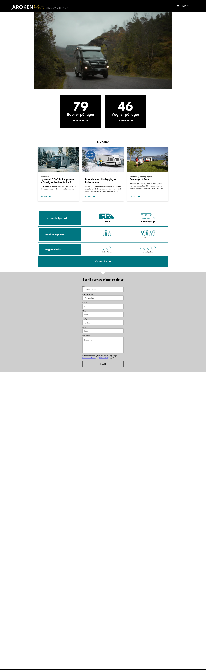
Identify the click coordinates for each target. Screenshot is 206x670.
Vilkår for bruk (103, 358)
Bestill (103, 363)
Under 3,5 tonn (107, 252)
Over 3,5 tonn (148, 252)
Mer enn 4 (148, 238)
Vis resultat (101, 261)
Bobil (107, 221)
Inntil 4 (107, 238)
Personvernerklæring (89, 358)
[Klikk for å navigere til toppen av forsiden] (27, 7)
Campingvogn (148, 221)
